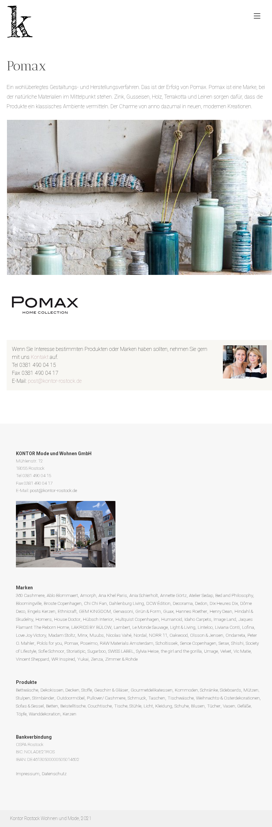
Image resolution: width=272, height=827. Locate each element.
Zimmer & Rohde (121, 659)
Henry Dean (221, 611)
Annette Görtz (173, 595)
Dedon (201, 603)
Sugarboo (97, 651)
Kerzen (69, 713)
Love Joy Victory (31, 635)
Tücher (214, 705)
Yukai (83, 659)
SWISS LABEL (121, 651)
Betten (52, 705)
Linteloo (205, 627)
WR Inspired (63, 659)
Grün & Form (148, 611)
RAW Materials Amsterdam (126, 643)
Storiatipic (76, 651)
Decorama (183, 603)
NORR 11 (158, 635)
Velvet (225, 651)
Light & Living (182, 627)
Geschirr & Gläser (111, 690)
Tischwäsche (181, 698)
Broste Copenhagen (63, 603)
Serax (224, 643)
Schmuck (137, 698)
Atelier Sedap (201, 595)
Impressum (27, 773)
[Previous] (20, 197)
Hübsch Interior (98, 619)
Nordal (140, 635)
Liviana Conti (227, 627)
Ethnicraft (67, 611)
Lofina (248, 627)
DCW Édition (158, 603)
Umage (211, 651)
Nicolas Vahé (118, 635)
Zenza (97, 659)
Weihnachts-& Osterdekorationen (228, 698)
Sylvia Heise (147, 651)
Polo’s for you (49, 643)
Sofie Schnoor (51, 651)
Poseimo (89, 643)
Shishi (237, 643)
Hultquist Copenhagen (137, 619)
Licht (148, 705)
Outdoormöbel (71, 698)
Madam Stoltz (61, 635)
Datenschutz (54, 773)
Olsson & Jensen (206, 635)
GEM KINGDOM (95, 611)
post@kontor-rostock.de (55, 381)
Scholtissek (167, 643)
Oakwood (179, 635)
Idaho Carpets (197, 619)
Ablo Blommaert (62, 595)
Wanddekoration (44, 713)
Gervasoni (123, 611)
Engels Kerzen (41, 611)
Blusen (198, 705)
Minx (82, 635)
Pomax (71, 643)
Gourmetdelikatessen (151, 690)
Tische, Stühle (127, 705)
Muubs (97, 635)
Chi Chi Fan (95, 603)
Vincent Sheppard (32, 659)
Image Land (225, 619)
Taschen (156, 698)
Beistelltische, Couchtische (86, 705)
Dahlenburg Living (126, 603)
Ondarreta (235, 635)
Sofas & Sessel (30, 705)
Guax (168, 611)
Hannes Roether (191, 611)
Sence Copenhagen (198, 643)
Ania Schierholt (143, 595)
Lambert (122, 627)
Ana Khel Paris (113, 595)
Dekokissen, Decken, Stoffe (66, 690)
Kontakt (39, 357)
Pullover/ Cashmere (106, 698)
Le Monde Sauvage (150, 627)
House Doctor (67, 619)
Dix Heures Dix (224, 603)
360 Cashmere (30, 595)
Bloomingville (28, 603)
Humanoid (171, 619)
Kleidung (163, 705)
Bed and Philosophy (234, 595)
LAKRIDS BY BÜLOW (91, 627)
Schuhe (181, 705)
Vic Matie (242, 651)
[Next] (258, 197)
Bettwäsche (27, 690)
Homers (43, 619)
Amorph (88, 595)
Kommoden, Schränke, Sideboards (208, 690)
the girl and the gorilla (181, 651)
